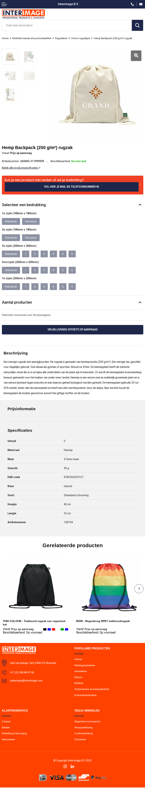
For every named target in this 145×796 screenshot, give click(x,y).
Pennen (78, 659)
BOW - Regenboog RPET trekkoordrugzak (103, 621)
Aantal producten (17, 302)
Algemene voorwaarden (87, 721)
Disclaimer (80, 739)
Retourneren (8, 739)
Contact (6, 721)
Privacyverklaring (83, 727)
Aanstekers (80, 671)
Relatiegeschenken (84, 665)
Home (5, 38)
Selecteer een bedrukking (24, 205)
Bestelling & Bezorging (14, 733)
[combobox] (67, 25)
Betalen (6, 727)
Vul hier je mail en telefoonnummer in (71, 186)
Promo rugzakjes (80, 38)
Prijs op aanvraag (18, 629)
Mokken (78, 683)
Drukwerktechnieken (85, 695)
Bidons (78, 677)
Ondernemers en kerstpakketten (91, 689)
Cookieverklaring (83, 733)
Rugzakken (61, 38)
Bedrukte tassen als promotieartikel (31, 38)
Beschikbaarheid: (22, 632)
